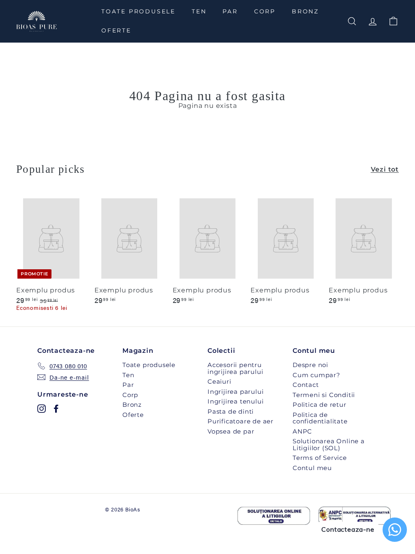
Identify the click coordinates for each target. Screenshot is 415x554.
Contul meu (312, 468)
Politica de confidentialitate (320, 418)
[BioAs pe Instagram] (41, 408)
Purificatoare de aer (241, 421)
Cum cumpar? (316, 375)
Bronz (305, 11)
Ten (199, 11)
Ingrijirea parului (235, 391)
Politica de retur (320, 404)
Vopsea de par (231, 431)
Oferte (116, 30)
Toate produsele (138, 11)
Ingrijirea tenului (235, 401)
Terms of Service (320, 458)
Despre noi (310, 365)
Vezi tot (385, 169)
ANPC (302, 431)
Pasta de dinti (231, 411)
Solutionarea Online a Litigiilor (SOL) (329, 444)
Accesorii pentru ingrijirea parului (235, 368)
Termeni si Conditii (324, 395)
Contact (306, 385)
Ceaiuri (219, 381)
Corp (265, 11)
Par (229, 11)
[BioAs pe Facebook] (56, 408)
